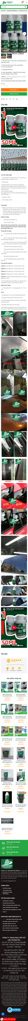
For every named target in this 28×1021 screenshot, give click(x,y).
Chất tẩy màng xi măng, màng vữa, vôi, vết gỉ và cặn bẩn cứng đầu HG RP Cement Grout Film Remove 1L (7, 783)
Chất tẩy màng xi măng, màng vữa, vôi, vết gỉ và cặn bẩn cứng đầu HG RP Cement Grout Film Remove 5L (7, 761)
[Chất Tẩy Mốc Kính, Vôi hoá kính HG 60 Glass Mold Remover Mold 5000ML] (7, 687)
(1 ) (11, 48)
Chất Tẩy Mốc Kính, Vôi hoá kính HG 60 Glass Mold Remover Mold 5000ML (7, 695)
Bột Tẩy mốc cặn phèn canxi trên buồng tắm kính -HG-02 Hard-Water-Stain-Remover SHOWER (20, 805)
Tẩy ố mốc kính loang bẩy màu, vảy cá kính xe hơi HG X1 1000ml (21, 783)
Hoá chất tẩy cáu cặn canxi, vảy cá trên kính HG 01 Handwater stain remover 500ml (20, 739)
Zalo (3, 1014)
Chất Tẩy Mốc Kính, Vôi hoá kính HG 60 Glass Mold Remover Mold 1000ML (7, 717)
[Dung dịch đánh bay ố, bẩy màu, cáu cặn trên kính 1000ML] (7, 821)
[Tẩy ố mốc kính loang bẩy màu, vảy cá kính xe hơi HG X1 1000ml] (21, 775)
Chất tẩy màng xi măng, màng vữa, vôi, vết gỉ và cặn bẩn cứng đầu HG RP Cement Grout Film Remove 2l (20, 761)
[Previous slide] (3, 33)
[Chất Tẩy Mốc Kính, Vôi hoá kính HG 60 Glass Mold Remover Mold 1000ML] (7, 709)
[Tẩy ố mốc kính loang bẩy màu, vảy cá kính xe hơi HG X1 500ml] (7, 797)
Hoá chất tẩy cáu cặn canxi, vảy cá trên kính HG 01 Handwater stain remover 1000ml (7, 739)
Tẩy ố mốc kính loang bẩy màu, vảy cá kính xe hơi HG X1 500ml (7, 805)
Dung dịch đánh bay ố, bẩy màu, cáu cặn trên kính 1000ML (7, 829)
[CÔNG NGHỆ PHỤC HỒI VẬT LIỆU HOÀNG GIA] (7, 2)
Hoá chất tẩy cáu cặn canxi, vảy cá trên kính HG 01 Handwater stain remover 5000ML (20, 717)
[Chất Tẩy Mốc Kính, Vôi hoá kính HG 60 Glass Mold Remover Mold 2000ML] (21, 687)
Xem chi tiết (9, 844)
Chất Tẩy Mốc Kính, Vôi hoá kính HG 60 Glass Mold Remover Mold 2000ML (21, 695)
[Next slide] (24, 33)
